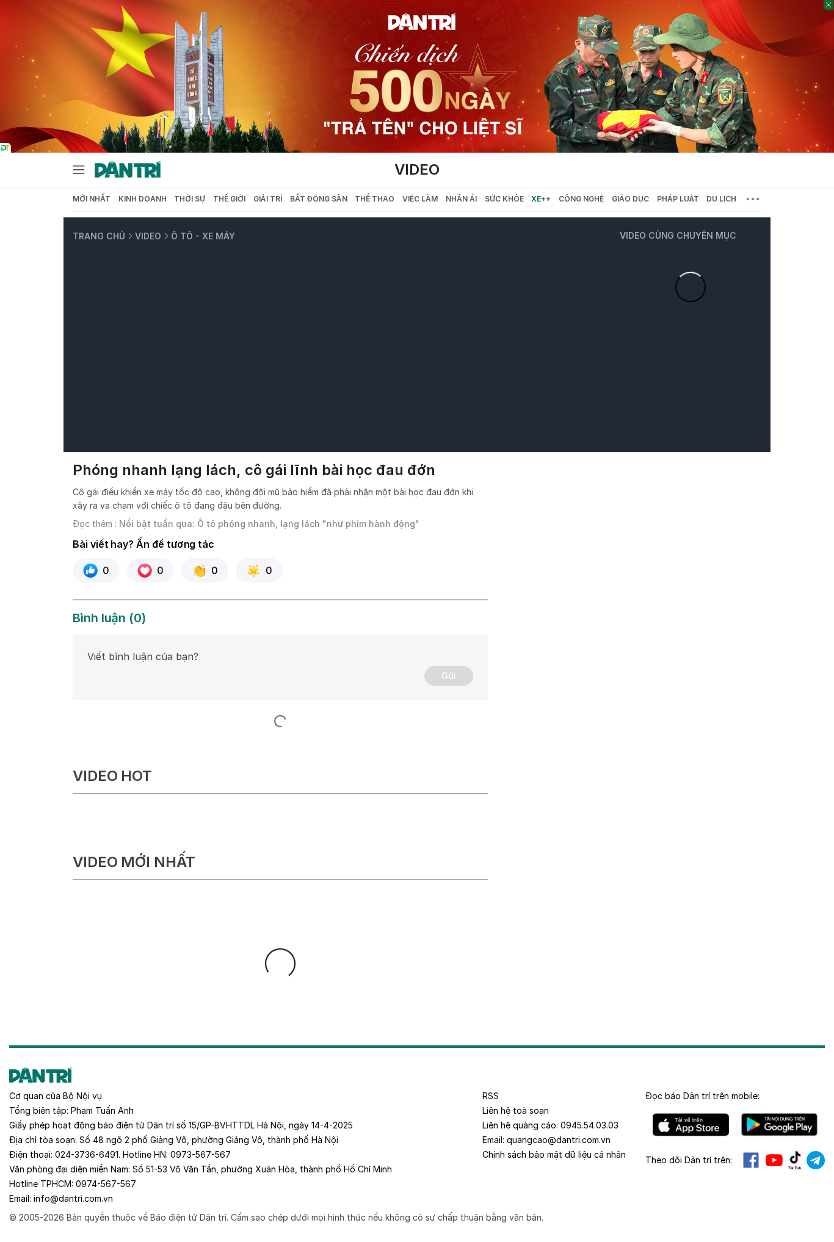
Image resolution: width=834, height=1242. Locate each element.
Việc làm (420, 198)
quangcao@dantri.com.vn (559, 1140)
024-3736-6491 (86, 1154)
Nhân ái (461, 198)
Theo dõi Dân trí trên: (688, 1160)
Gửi (448, 675)
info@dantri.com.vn (73, 1198)
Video (417, 169)
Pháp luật (678, 198)
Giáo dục (630, 198)
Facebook (751, 1160)
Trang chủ (99, 236)
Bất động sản (318, 198)
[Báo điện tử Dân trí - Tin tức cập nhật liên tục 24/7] (128, 169)
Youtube (774, 1160)
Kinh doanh (142, 198)
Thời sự (189, 198)
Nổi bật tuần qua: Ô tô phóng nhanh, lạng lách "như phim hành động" (269, 523)
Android (779, 1124)
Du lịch (721, 198)
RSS (490, 1096)
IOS (691, 1124)
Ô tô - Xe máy (203, 236)
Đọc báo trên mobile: (702, 1096)
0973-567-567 (200, 1154)
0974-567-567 (106, 1183)
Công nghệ (581, 198)
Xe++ (541, 198)
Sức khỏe (504, 198)
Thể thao (374, 198)
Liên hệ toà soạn (515, 1110)
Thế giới (229, 198)
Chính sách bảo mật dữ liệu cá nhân (554, 1154)
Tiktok (795, 1160)
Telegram (816, 1160)
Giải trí (267, 198)
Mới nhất (92, 198)
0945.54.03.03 (589, 1125)
